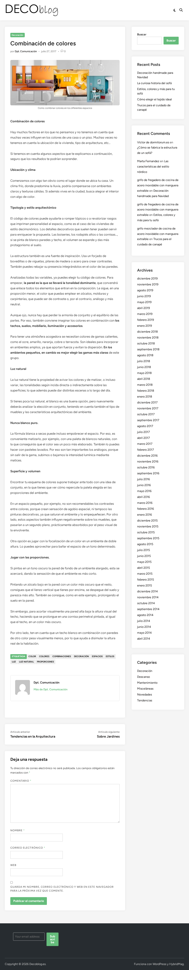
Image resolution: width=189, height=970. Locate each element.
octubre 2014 (146, 603)
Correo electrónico (27, 847)
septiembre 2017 (148, 420)
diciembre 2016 (147, 455)
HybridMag (176, 964)
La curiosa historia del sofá (154, 83)
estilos (110, 656)
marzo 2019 (144, 314)
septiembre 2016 (148, 473)
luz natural (26, 661)
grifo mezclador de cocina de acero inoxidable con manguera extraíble (157, 234)
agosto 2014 (145, 615)
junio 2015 (144, 556)
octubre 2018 (146, 343)
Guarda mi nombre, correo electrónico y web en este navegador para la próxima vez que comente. (62, 888)
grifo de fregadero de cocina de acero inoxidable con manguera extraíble (157, 185)
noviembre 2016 (147, 461)
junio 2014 (144, 627)
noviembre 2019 (147, 284)
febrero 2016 (145, 508)
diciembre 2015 (147, 520)
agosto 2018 (145, 355)
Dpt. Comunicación (26, 51)
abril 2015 (143, 567)
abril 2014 (143, 638)
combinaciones (61, 656)
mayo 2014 (144, 632)
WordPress (159, 964)
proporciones (45, 661)
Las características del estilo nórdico (153, 166)
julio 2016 (143, 479)
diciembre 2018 (147, 331)
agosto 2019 (145, 290)
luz (14, 661)
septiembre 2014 (148, 609)
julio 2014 (143, 621)
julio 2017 (143, 432)
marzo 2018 (145, 384)
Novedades (144, 694)
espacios (97, 656)
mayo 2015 (144, 562)
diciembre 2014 (147, 591)
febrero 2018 (145, 390)
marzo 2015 (144, 573)
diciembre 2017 (147, 402)
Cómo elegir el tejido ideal (154, 99)
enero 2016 (144, 514)
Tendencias (144, 700)
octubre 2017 (146, 414)
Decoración (17, 35)
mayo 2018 (144, 373)
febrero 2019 (145, 320)
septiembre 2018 (148, 349)
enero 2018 (144, 396)
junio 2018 (144, 367)
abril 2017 (143, 438)
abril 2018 (143, 379)
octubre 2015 (146, 532)
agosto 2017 (145, 426)
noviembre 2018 (148, 337)
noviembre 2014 (148, 597)
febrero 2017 (145, 449)
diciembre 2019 (147, 278)
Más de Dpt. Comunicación (50, 689)
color (32, 656)
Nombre (17, 830)
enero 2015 (144, 585)
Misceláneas (145, 688)
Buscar (141, 34)
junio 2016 (144, 485)
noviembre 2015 (147, 526)
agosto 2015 (145, 544)
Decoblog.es (37, 964)
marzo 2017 (144, 444)
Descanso (143, 677)
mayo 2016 (144, 491)
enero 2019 (144, 325)
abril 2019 (143, 308)
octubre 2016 (146, 467)
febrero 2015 (145, 579)
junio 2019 (144, 296)
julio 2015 (143, 550)
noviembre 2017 (147, 408)
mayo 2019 (144, 302)
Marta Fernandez (148, 161)
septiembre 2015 (148, 538)
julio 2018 (143, 361)
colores (44, 656)
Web (13, 865)
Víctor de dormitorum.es (153, 142)
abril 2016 (143, 497)
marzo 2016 (144, 503)
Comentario (21, 780)
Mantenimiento (147, 682)
